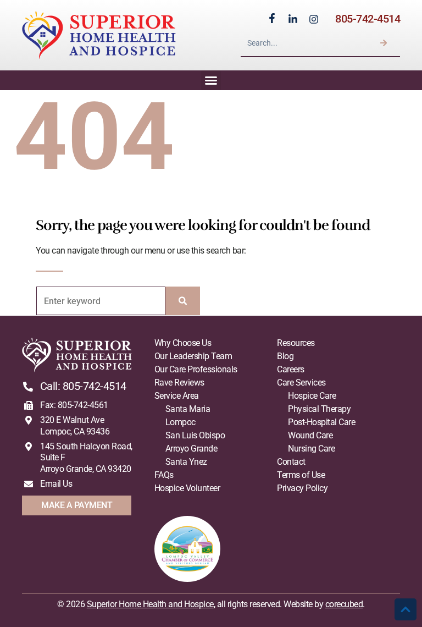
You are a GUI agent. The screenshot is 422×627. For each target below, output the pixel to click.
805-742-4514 (367, 18)
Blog (285, 356)
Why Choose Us (183, 343)
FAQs (164, 475)
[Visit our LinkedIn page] (293, 19)
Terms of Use (301, 475)
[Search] (383, 43)
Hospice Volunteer (187, 488)
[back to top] (406, 609)
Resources (296, 343)
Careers (290, 369)
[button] (211, 80)
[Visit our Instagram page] (314, 19)
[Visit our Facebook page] (272, 18)
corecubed (344, 604)
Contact (291, 462)
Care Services (301, 382)
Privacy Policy (302, 488)
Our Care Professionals (195, 369)
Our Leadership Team (193, 356)
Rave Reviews (179, 382)
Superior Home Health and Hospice (150, 604)
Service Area (176, 396)
